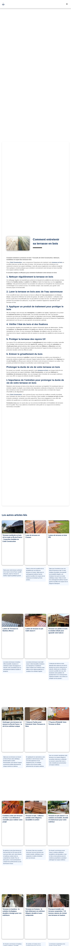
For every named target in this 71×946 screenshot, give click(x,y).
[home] (3, 4)
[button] (67, 4)
